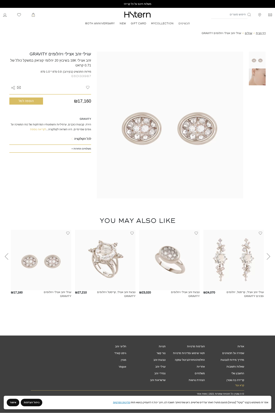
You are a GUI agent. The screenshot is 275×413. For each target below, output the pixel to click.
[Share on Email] (19, 87)
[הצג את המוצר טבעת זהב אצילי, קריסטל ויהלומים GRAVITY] (105, 260)
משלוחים (200, 373)
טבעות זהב (159, 359)
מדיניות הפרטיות (121, 402)
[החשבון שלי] (5, 14)
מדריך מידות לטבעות (232, 359)
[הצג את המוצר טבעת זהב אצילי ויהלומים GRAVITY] (169, 260)
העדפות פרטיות (196, 346)
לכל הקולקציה (82, 138)
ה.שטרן (238, 393)
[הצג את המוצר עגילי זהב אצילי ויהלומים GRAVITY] (41, 260)
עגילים (248, 33)
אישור (13, 402)
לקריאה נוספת (38, 129)
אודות (241, 346)
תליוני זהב (120, 346)
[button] (249, 14)
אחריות (201, 366)
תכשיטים (184, 23)
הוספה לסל (26, 101)
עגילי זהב (160, 366)
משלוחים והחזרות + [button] (81, 148)
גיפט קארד (120, 353)
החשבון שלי (237, 373)
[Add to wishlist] (87, 87)
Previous (268, 267)
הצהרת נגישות (197, 380)
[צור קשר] (270, 14)
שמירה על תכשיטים (233, 353)
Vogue (122, 366)
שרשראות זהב (158, 380)
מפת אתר (202, 393)
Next (6, 267)
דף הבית (261, 33)
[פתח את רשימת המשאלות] (19, 14)
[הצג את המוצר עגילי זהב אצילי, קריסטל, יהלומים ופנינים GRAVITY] (233, 260)
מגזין (123, 359)
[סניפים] (260, 14)
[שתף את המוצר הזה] (13, 87)
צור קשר (161, 353)
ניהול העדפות (31, 402)
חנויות (162, 346)
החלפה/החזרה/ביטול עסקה (190, 359)
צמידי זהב (160, 373)
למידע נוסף (233, 287)
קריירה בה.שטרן (235, 380)
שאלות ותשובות (235, 366)
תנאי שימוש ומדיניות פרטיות (189, 353)
